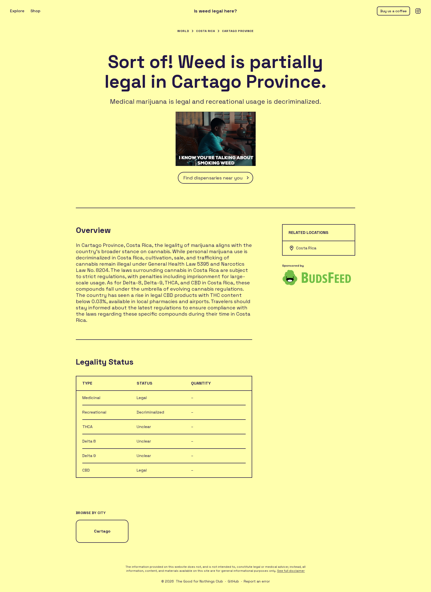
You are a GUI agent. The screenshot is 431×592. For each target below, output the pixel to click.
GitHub (233, 581)
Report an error (257, 581)
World (183, 31)
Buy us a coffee (393, 11)
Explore (17, 10)
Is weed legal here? (215, 11)
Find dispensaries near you (213, 178)
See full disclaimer (291, 571)
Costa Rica (205, 31)
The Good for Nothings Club (199, 581)
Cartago (102, 531)
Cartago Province (238, 31)
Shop (35, 10)
